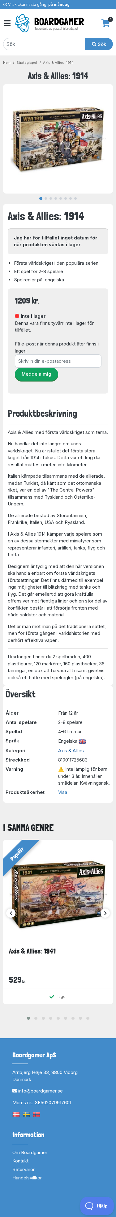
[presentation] (10, 913)
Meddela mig (36, 374)
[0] (105, 23)
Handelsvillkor (27, 1178)
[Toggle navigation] (7, 23)
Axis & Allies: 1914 (58, 62)
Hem (7, 62)
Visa (62, 792)
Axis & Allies (71, 750)
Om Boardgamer (29, 1152)
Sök (101, 44)
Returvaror (23, 1169)
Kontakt (20, 1161)
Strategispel (26, 62)
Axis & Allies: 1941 (32, 951)
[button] (28, 1018)
